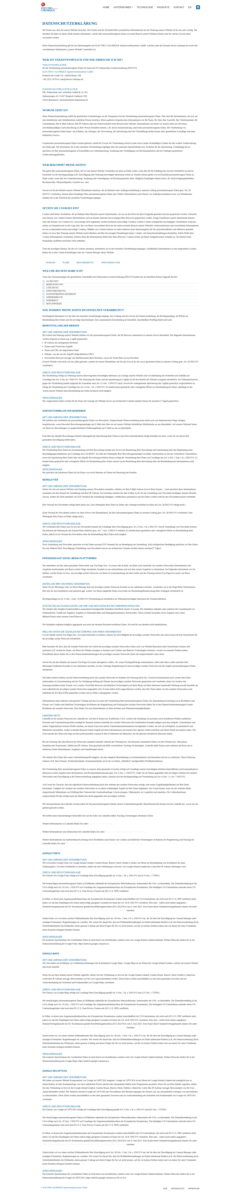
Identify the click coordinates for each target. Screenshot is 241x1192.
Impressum (193, 1189)
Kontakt (179, 7)
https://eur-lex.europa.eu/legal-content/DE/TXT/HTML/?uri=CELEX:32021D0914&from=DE (84, 910)
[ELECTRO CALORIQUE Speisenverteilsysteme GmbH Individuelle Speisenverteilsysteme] (49, 7)
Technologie (145, 7)
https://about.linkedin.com (100, 823)
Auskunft (52, 281)
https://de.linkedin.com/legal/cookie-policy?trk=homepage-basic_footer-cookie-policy (103, 843)
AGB (165, 1189)
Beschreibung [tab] (85, 262)
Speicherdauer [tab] (110, 262)
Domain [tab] (50, 262)
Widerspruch (54, 297)
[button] (132, 7)
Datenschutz (177, 1189)
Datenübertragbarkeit (61, 294)
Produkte (163, 7)
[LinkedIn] (198, 7)
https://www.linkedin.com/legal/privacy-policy (125, 832)
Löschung (52, 287)
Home (106, 7)
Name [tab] (66, 262)
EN (189, 7)
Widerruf (52, 300)
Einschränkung (56, 291)
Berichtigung (54, 284)
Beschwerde (54, 303)
